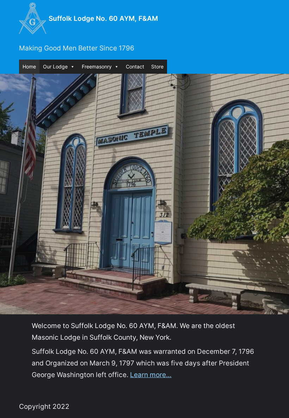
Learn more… (151, 374)
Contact (135, 66)
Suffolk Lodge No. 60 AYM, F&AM (103, 18)
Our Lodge (55, 66)
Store (157, 66)
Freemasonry (97, 66)
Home (29, 66)
